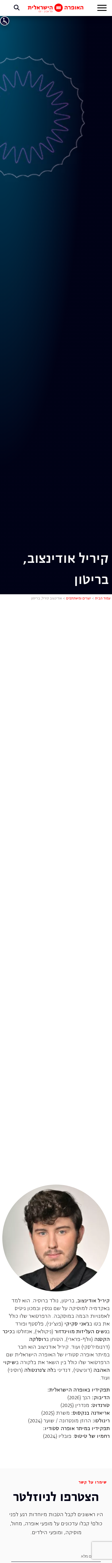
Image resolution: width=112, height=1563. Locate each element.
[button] (102, 8)
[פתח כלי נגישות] (4, 20)
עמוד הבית (103, 598)
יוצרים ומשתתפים (78, 598)
